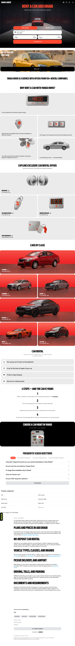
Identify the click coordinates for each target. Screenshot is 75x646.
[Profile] (69, 2)
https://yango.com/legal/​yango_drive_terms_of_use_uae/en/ (26, 638)
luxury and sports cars (54, 556)
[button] (63, 2)
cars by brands (29, 556)
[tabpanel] (37, 470)
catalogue (55, 396)
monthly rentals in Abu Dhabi (30, 535)
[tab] (13, 458)
